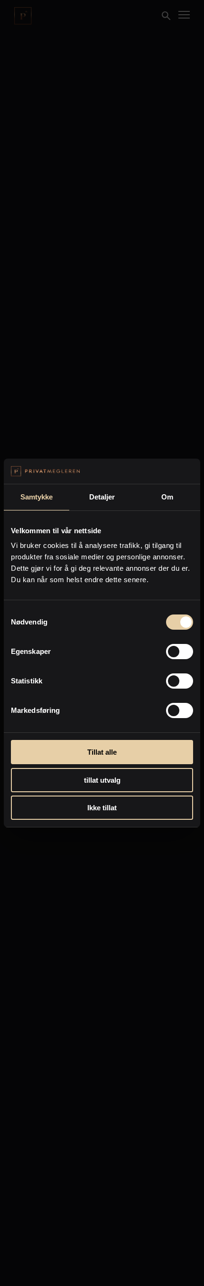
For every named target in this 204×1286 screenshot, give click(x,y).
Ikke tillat (102, 808)
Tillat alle (102, 752)
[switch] (179, 651)
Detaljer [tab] (102, 497)
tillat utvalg (102, 780)
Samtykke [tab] (36, 497)
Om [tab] (167, 497)
